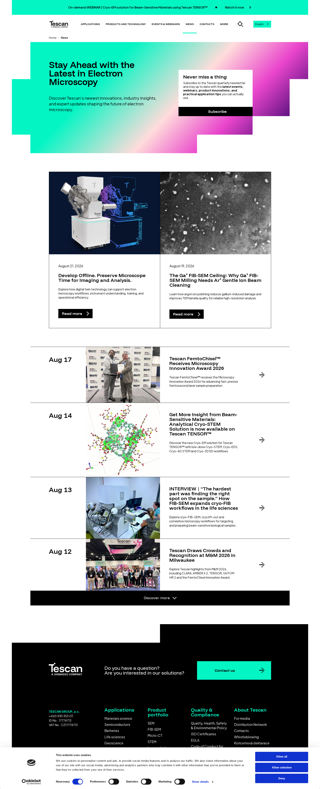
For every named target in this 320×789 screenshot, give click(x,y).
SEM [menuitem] (151, 723)
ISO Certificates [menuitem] (203, 734)
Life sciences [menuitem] (114, 737)
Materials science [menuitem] (118, 718)
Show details (200, 781)
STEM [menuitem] (152, 742)
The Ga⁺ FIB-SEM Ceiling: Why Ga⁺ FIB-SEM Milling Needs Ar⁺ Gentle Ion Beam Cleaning (215, 280)
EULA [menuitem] (195, 740)
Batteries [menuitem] (111, 730)
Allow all (281, 756)
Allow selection (282, 767)
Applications (90, 24)
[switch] (114, 782)
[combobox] (262, 24)
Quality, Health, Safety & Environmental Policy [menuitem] (209, 725)
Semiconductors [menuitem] (117, 724)
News (190, 24)
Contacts (207, 24)
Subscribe (217, 111)
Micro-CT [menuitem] (155, 735)
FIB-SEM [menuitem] (154, 729)
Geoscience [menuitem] (113, 743)
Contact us (225, 670)
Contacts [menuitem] (241, 730)
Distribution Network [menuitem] (250, 724)
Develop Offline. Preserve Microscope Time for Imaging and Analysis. (102, 277)
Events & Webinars (166, 24)
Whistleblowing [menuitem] (246, 737)
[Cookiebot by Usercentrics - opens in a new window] (31, 782)
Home (52, 37)
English (259, 24)
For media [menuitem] (242, 718)
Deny (281, 778)
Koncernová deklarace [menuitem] (251, 743)
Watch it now (235, 7)
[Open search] (240, 24)
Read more (72, 313)
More (224, 24)
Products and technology (126, 24)
